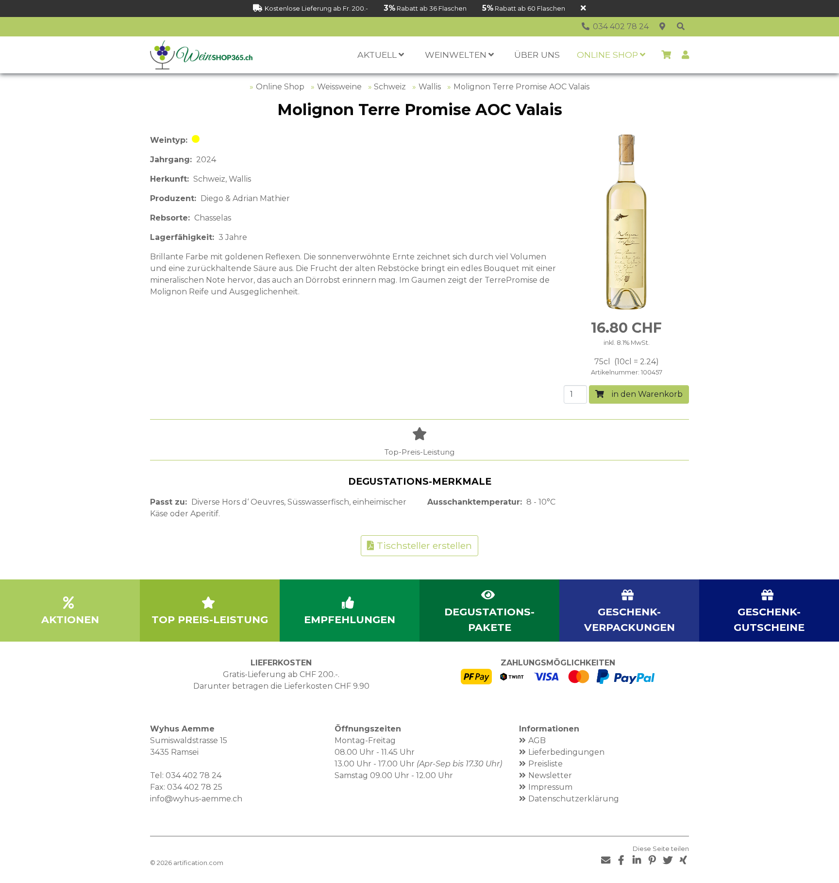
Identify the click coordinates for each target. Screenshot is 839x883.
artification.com (198, 862)
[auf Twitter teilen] (667, 860)
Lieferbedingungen (566, 752)
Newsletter (550, 775)
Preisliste (545, 763)
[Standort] (662, 26)
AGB (537, 740)
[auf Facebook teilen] (621, 860)
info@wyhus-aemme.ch (196, 798)
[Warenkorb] (666, 55)
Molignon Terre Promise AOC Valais (521, 86)
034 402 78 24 (193, 775)
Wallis (430, 86)
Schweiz (390, 86)
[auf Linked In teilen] (636, 860)
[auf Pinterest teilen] (652, 860)
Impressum (550, 787)
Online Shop (280, 86)
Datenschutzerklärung (573, 798)
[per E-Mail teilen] (605, 860)
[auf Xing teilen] (683, 860)
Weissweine (339, 86)
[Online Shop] (680, 26)
